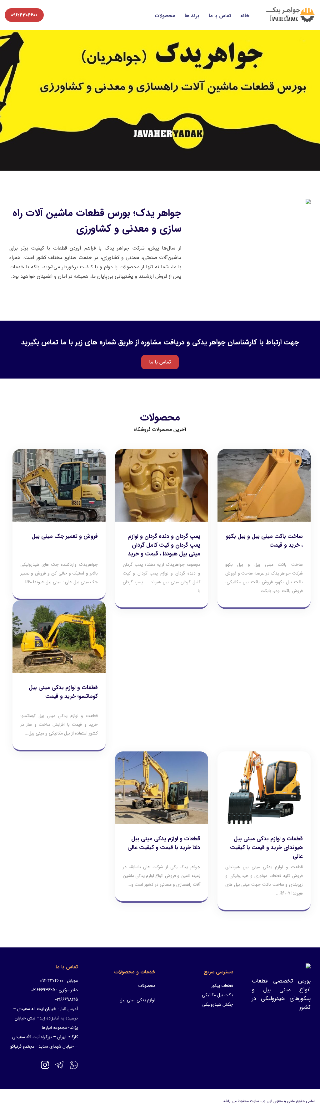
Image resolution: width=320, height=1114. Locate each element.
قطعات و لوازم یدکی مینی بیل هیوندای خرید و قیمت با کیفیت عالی (266, 847)
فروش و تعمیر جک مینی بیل (65, 536)
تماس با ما (220, 16)
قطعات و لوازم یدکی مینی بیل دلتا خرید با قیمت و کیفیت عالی (164, 843)
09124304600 (24, 15)
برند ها (192, 16)
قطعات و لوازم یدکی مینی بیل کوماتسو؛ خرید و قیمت (63, 692)
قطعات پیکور (222, 985)
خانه (244, 16)
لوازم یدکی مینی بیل (137, 1000)
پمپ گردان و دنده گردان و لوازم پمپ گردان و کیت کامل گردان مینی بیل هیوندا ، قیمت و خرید (164, 545)
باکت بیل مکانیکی (217, 995)
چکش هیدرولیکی (217, 1004)
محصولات (165, 16)
